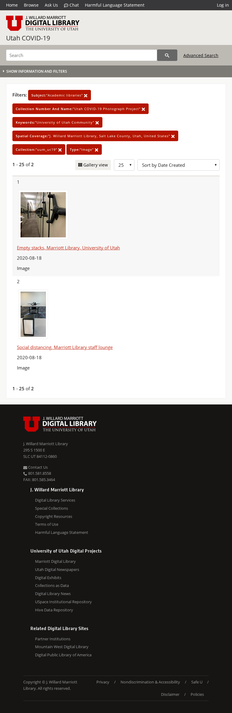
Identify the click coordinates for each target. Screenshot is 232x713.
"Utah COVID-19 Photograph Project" (79, 108)
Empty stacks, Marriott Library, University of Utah (68, 248)
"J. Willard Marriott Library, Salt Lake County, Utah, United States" (93, 136)
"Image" (82, 149)
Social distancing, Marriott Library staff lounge (65, 347)
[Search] (167, 55)
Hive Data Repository (54, 610)
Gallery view (95, 165)
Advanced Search (200, 55)
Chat (73, 5)
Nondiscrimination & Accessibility (150, 682)
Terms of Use (46, 524)
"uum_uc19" (37, 149)
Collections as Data (52, 585)
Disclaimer (170, 694)
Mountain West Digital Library (62, 646)
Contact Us (37, 467)
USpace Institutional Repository (63, 601)
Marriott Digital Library (55, 561)
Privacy (102, 682)
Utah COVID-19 (28, 38)
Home (12, 5)
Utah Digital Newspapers (57, 569)
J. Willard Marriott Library (45, 443)
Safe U (196, 682)
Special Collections (51, 508)
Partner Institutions (52, 639)
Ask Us (51, 5)
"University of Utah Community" (55, 122)
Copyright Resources (53, 516)
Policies (197, 694)
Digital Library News (53, 593)
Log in (223, 5)
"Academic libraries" (57, 95)
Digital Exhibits (48, 577)
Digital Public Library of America (63, 655)
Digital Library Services (55, 500)
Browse (31, 5)
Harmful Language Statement (114, 5)
